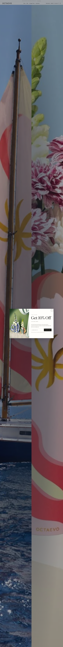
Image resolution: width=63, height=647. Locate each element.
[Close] (52, 310)
